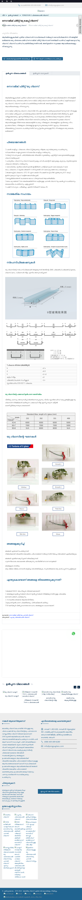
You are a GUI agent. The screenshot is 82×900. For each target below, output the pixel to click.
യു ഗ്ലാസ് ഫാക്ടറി (11, 696)
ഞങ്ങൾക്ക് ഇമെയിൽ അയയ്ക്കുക (18, 59)
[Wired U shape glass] (71, 693)
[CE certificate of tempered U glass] (51, 693)
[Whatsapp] (73, 633)
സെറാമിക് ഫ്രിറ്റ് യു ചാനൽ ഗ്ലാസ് (21, 615)
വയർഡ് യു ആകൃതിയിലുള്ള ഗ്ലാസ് (70, 699)
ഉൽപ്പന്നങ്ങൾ (13, 15)
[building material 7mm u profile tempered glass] (31, 694)
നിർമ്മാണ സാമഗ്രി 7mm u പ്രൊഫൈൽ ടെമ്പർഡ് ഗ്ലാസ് (31, 701)
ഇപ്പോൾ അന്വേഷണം (50, 791)
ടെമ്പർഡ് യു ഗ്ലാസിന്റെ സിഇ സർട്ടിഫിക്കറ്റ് (50, 699)
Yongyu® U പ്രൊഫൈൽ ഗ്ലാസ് (35, 15)
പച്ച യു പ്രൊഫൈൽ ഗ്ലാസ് (19, 617)
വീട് (3, 15)
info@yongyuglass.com (56, 5)
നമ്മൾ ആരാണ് (14, 721)
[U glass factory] (12, 692)
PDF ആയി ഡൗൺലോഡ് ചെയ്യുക (48, 59)
